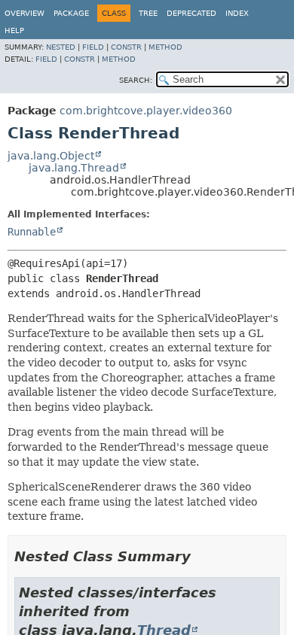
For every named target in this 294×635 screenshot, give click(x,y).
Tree (148, 13)
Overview (24, 13)
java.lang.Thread (74, 168)
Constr (126, 47)
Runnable (32, 232)
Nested (60, 47)
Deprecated (191, 13)
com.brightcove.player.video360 (146, 111)
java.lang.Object (51, 156)
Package (71, 13)
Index (237, 13)
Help (14, 30)
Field (93, 47)
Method (165, 47)
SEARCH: (135, 80)
